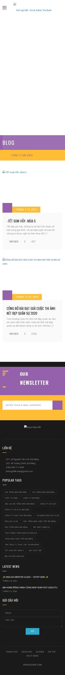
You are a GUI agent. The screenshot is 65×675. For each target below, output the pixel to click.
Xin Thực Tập (35, 550)
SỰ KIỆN (40, 652)
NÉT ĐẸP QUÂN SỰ (41, 527)
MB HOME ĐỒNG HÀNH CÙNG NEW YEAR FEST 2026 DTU (30, 587)
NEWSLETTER (34, 382)
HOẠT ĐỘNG (32, 656)
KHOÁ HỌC (27, 652)
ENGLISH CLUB (11, 521)
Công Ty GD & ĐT (48, 504)
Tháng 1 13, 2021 (26, 209)
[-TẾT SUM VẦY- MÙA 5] (32, 191)
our (24, 374)
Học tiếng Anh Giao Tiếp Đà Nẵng (39, 521)
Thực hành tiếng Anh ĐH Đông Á (21, 533)
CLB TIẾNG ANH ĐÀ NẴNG (43, 492)
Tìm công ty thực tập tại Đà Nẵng (22, 545)
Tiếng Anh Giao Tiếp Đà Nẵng (19, 539)
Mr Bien (14, 241)
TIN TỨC (52, 652)
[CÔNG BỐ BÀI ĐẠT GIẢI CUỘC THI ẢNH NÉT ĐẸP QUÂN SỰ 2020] (32, 279)
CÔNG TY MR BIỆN (31, 498)
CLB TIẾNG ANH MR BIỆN (16, 492)
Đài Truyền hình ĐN (14, 556)
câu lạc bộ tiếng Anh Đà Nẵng (20, 504)
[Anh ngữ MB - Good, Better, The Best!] (33, 7)
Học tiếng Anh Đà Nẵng (16, 527)
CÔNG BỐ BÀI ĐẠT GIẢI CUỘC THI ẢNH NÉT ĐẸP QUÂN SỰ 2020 (31, 311)
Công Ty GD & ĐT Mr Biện (17, 510)
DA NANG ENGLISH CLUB (48, 515)
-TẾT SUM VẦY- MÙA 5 (21, 220)
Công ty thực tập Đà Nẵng (18, 515)
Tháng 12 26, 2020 (27, 297)
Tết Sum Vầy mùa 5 (14, 550)
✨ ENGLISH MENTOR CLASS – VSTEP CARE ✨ (25, 577)
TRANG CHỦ (12, 652)
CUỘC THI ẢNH (11, 498)
